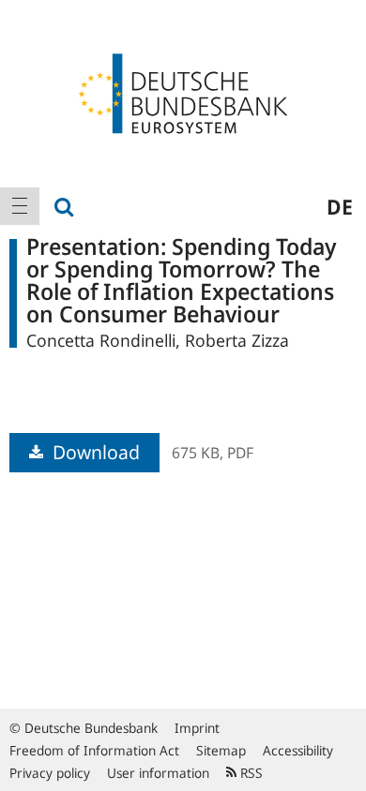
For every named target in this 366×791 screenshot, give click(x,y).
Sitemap (221, 750)
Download (94, 452)
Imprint (197, 728)
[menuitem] (19, 206)
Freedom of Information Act (94, 750)
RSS (249, 773)
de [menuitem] (340, 206)
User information (158, 773)
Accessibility (298, 750)
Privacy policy (49, 773)
